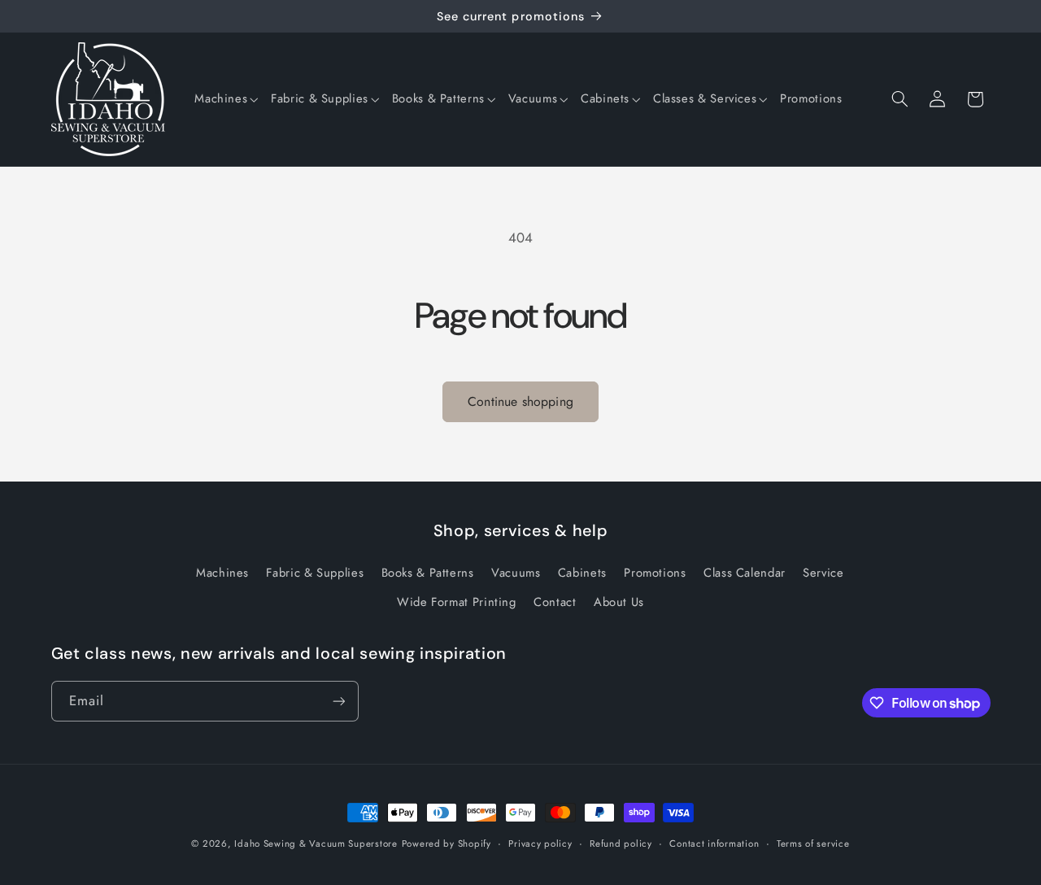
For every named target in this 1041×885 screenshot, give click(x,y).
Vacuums (515, 573)
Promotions (655, 573)
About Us (619, 602)
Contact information (714, 843)
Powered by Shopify (446, 843)
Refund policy (621, 843)
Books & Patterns (427, 573)
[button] (226, 99)
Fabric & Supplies (315, 573)
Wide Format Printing (456, 602)
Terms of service (813, 843)
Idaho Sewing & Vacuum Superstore (316, 843)
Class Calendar (744, 573)
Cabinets (582, 573)
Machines (222, 573)
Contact (555, 602)
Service (823, 573)
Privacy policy (540, 843)
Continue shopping (520, 401)
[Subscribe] (338, 701)
